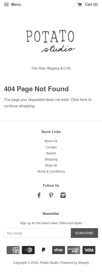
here (83, 99)
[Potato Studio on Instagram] (63, 196)
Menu (15, 4)
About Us (51, 140)
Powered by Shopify (74, 262)
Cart (90, 4)
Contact (51, 147)
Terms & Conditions (51, 171)
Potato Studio (49, 262)
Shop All (51, 165)
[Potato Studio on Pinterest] (51, 196)
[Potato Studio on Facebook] (39, 196)
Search (51, 153)
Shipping (51, 159)
